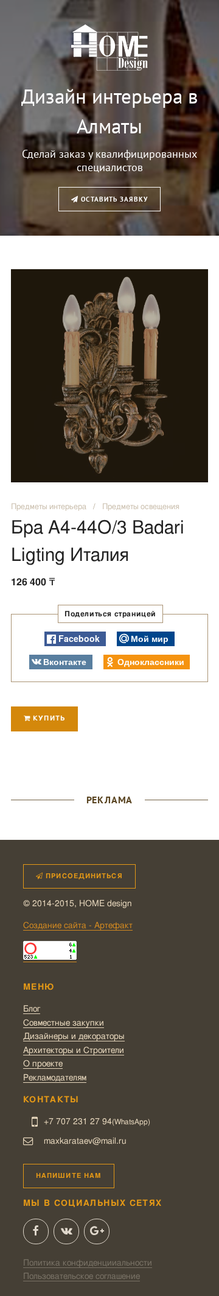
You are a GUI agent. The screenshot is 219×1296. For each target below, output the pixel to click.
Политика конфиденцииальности (87, 1263)
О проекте (43, 1064)
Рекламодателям (54, 1078)
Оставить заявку (113, 199)
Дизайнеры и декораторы (74, 1036)
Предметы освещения (140, 507)
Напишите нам (69, 1175)
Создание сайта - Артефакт (78, 925)
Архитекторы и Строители (73, 1050)
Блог (31, 1009)
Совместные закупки (63, 1023)
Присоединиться (83, 876)
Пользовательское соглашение (81, 1276)
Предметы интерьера (48, 507)
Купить (47, 718)
